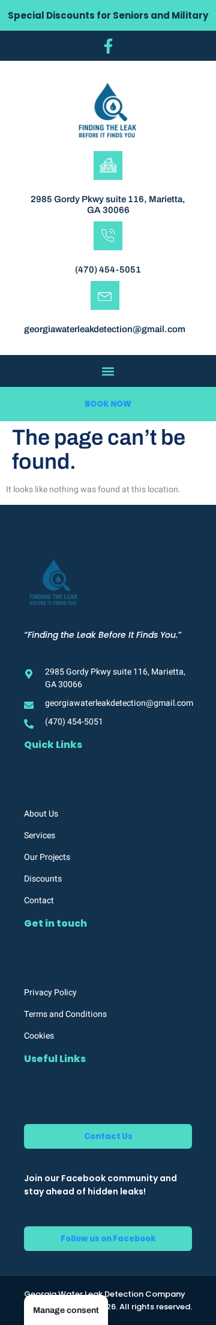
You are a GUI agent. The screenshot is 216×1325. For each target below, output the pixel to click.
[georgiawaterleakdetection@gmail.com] (105, 295)
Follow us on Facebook (108, 1238)
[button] (108, 371)
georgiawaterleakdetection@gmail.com (104, 329)
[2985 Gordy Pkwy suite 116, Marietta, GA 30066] (108, 165)
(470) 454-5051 (108, 269)
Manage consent (66, 1310)
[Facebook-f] (108, 46)
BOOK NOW (108, 404)
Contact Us (108, 1136)
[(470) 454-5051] (108, 235)
